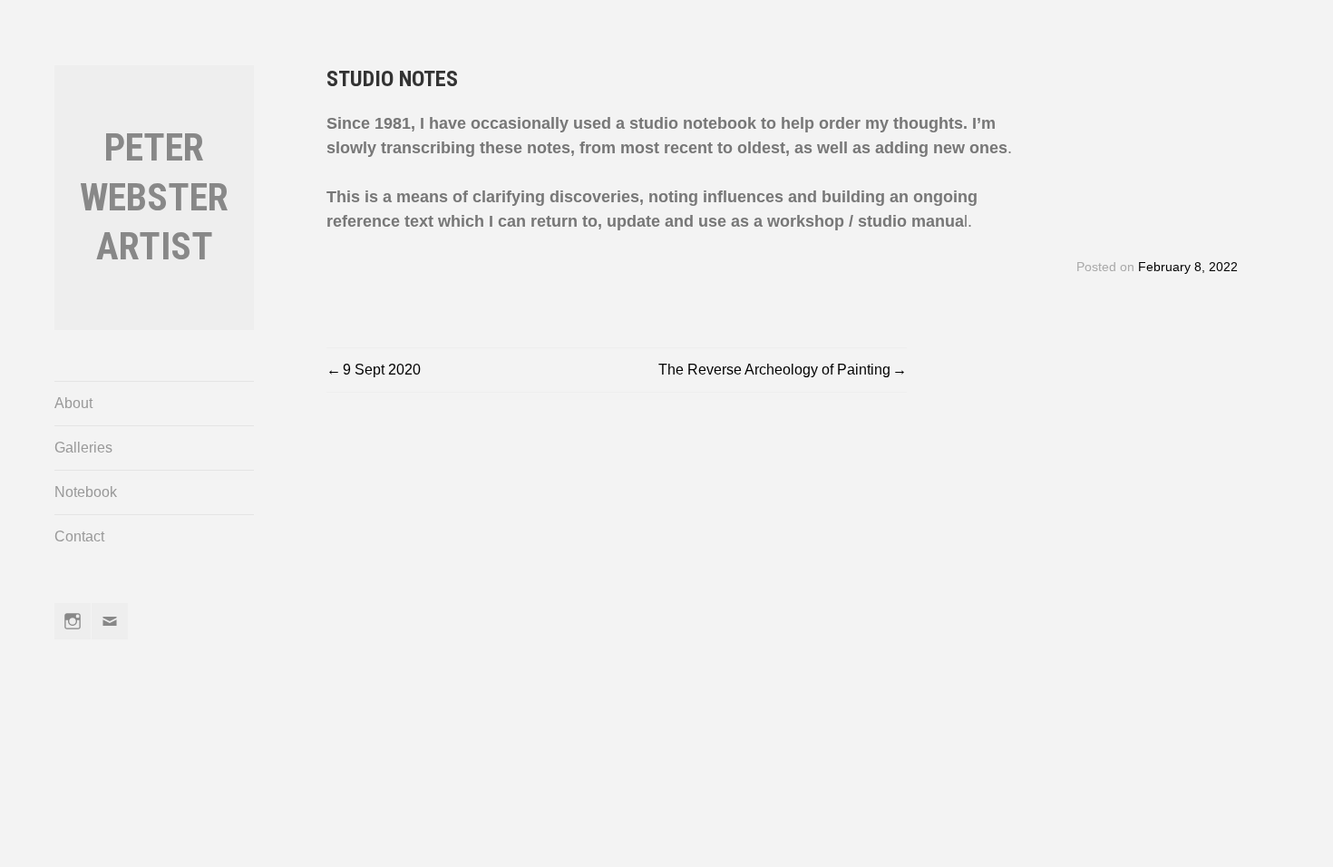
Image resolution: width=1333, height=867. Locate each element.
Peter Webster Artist (154, 196)
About (73, 403)
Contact (79, 536)
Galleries (83, 447)
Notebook (85, 492)
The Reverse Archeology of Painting (774, 369)
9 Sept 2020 (382, 369)
